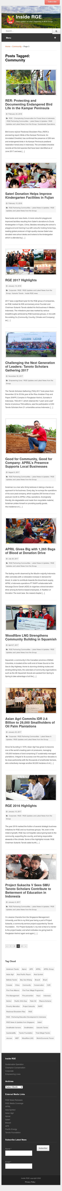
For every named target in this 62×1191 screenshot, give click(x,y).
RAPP (40, 1006)
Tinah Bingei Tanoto (43, 1033)
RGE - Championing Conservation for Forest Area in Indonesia (31, 118)
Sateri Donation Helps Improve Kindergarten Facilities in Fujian (29, 195)
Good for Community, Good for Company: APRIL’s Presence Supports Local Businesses (28, 463)
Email (8, 1161)
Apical (24, 969)
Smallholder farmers (13, 1027)
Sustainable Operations (46, 124)
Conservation (39, 985)
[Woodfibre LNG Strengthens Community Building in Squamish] (31, 617)
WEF (17, 1038)
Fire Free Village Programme (32, 990)
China (17, 985)
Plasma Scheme (45, 1001)
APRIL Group (49, 969)
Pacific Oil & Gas (20, 1001)
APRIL (38, 969)
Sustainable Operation (14, 1064)
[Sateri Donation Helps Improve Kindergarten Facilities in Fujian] (31, 175)
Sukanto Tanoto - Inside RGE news (25, 293)
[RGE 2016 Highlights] (31, 787)
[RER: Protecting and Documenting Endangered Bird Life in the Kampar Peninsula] (31, 82)
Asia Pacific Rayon (24, 974)
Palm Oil (33, 1001)
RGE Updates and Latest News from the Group (31, 739)
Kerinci (8, 1001)
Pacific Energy (11, 1129)
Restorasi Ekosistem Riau (15, 1011)
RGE (19, 290)
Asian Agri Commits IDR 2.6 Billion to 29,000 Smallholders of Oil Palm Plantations (30, 722)
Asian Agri (10, 974)
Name (8, 1148)
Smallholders (28, 1027)
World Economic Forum (45, 1038)
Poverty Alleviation (13, 1006)
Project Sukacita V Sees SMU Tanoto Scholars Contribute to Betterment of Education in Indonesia (28, 890)
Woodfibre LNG (27, 1038)
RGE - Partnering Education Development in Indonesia (26, 1017)
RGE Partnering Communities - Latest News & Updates (27, 121)
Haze (38, 995)
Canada (9, 985)
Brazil (45, 979)
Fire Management (12, 995)
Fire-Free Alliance (12, 990)
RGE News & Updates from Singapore (20, 1022)
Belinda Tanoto (11, 979)
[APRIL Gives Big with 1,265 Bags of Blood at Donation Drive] (31, 531)
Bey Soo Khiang (26, 979)
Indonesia (47, 995)
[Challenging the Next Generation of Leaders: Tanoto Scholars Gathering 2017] (31, 344)
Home (7, 46)
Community (17, 46)
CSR (48, 985)
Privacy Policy (30, 1182)
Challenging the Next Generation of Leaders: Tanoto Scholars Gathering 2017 (30, 366)
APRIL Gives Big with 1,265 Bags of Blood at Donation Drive (30, 551)
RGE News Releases (14, 1100)
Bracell (37, 979)
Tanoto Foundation (26, 1033)
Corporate (12, 290)
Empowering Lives (15, 380)
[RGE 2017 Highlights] (31, 262)
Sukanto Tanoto (42, 1027)
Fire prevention (27, 995)
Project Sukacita (29, 1006)
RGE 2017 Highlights (21, 280)
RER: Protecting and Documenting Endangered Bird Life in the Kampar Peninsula (28, 104)
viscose (9, 1038)
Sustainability (11, 1033)
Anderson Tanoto (12, 969)
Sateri (39, 1022)
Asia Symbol (38, 974)
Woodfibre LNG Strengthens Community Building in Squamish (31, 637)
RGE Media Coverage (14, 1103)
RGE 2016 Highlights (21, 805)
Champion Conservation (15, 1067)
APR (31, 969)
